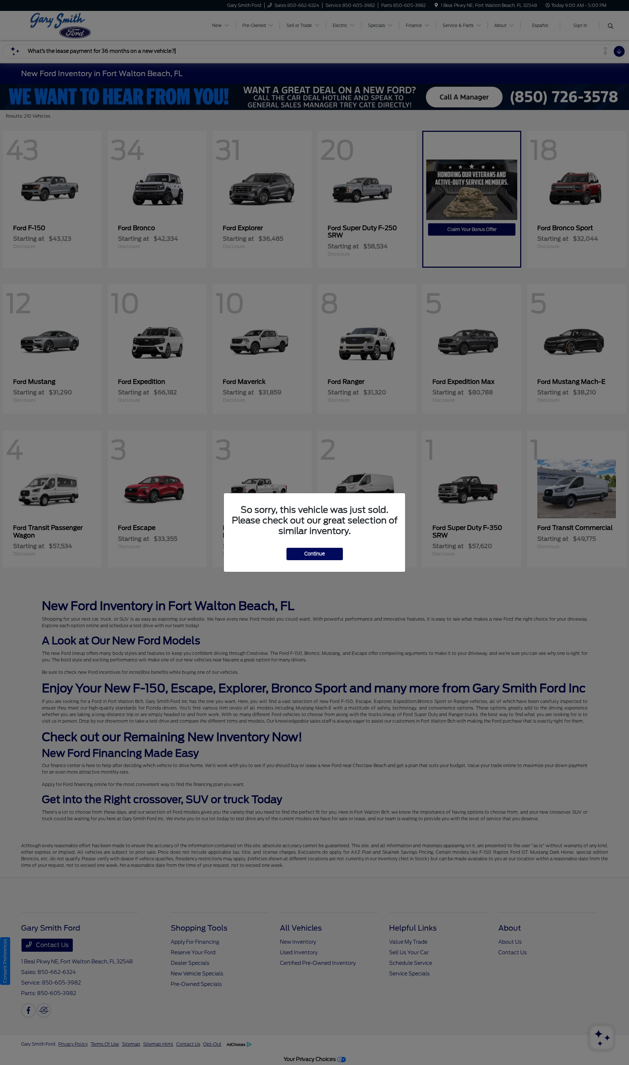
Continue (314, 554)
